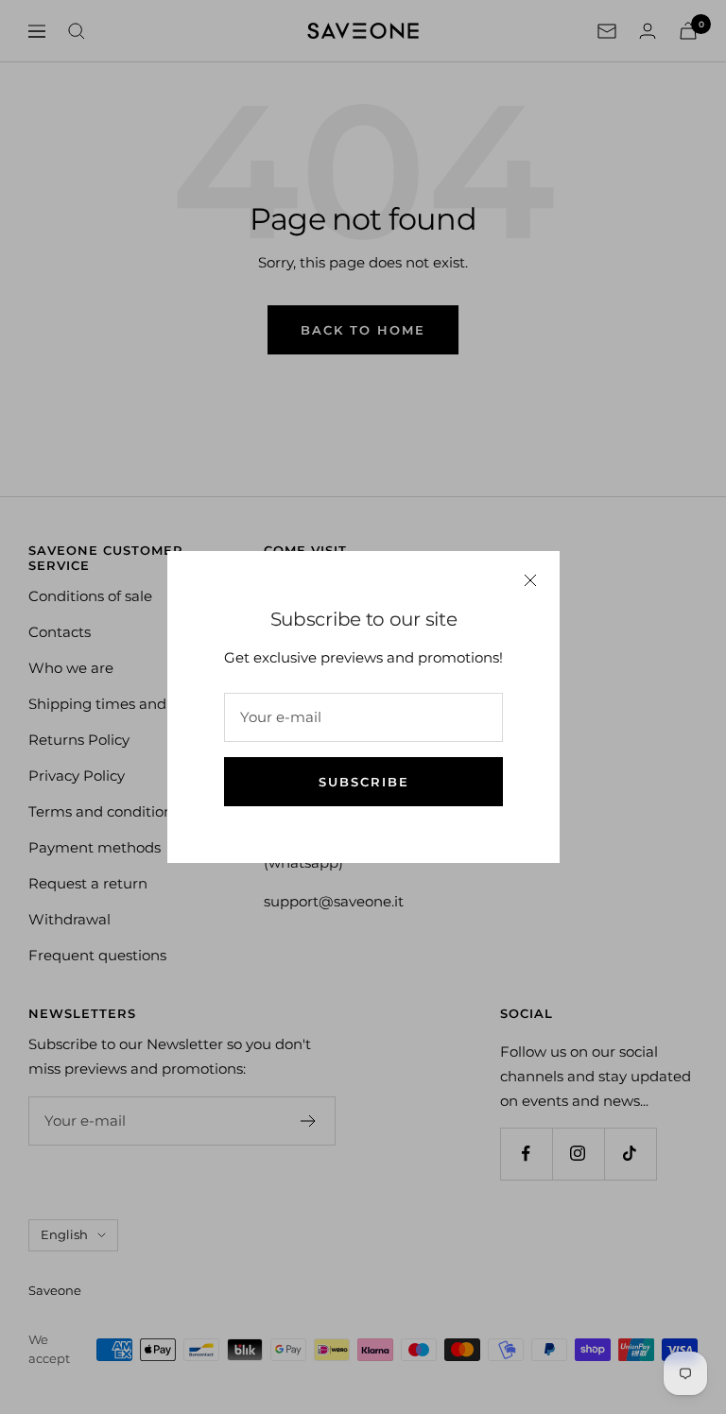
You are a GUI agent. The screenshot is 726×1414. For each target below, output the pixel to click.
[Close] (530, 580)
